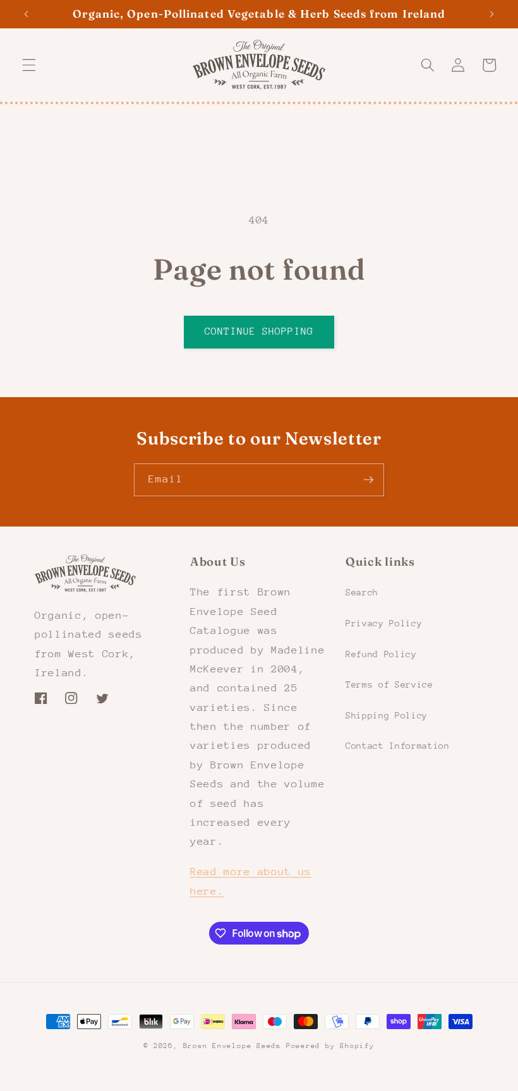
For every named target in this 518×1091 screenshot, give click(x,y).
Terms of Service (389, 684)
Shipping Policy (387, 715)
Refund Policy (381, 654)
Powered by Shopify (330, 1046)
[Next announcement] (491, 14)
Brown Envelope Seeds (232, 1046)
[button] (29, 65)
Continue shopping (259, 331)
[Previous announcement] (26, 14)
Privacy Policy (384, 623)
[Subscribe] (368, 479)
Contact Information (398, 746)
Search (362, 592)
